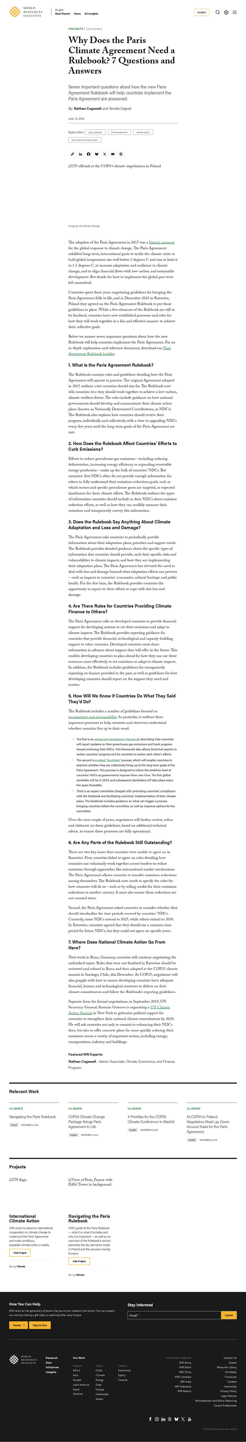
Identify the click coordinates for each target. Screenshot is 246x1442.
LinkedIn (163, 1419)
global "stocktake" (109, 760)
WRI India (185, 1381)
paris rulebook (95, 132)
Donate (201, 12)
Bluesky (176, 1419)
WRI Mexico (184, 1391)
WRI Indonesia (183, 1386)
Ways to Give (40, 1325)
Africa (76, 1370)
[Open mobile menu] (234, 12)
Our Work (79, 1358)
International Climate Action (24, 1218)
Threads (170, 1419)
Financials (231, 1377)
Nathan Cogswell (87, 108)
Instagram (157, 1419)
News (77, 13)
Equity (121, 1375)
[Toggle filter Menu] (226, 12)
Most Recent (62, 13)
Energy (100, 1380)
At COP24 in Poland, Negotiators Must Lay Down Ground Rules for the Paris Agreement (208, 1124)
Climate (16, 1108)
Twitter (183, 1419)
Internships (230, 1386)
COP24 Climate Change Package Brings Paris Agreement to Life (86, 1121)
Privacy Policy (228, 1391)
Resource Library (227, 1367)
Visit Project (20, 1252)
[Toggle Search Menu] (217, 12)
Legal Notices (229, 1396)
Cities (99, 1370)
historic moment (162, 243)
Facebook (150, 1419)
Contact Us (230, 1358)
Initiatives (52, 1367)
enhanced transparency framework (117, 739)
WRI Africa (185, 1362)
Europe (77, 1380)
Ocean (99, 1399)
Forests (100, 1389)
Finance (123, 1380)
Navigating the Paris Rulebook (32, 1116)
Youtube (189, 1419)
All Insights (91, 13)
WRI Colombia (183, 1377)
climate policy (143, 132)
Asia (75, 1375)
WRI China (185, 1372)
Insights (59, 10)
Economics (124, 1370)
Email (133, 1315)
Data (49, 1362)
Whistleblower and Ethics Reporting (216, 1400)
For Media (231, 1372)
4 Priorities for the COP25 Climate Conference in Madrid (151, 1119)
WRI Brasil (185, 1367)
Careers (232, 1381)
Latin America (81, 1384)
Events (233, 1362)
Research (52, 1358)
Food (98, 1384)
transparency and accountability (92, 717)
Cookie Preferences (225, 1405)
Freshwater (102, 1394)
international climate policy (85, 140)
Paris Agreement (119, 132)
